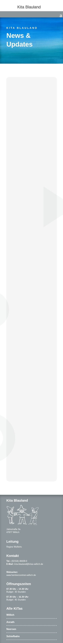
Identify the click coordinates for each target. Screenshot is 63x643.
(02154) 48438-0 (19, 561)
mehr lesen (21, 139)
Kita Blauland (22, 27)
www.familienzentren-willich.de (21, 575)
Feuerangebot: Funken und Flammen (27, 189)
